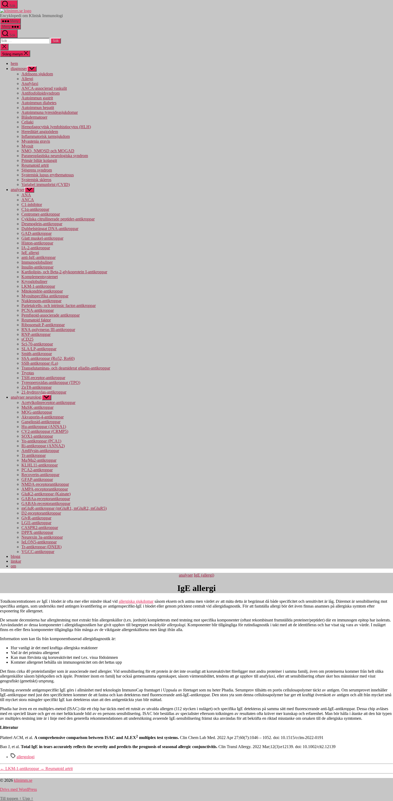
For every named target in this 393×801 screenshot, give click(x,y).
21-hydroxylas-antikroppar (43, 392)
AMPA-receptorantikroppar (44, 489)
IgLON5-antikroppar (39, 542)
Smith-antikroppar (36, 353)
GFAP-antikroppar (37, 479)
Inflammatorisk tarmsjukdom (45, 136)
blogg (15, 556)
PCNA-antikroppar (37, 310)
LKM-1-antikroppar (38, 286)
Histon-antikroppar (37, 243)
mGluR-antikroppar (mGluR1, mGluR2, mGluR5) (64, 508)
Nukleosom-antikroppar (41, 300)
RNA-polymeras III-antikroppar (48, 329)
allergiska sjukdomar (136, 601)
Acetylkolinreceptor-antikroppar (48, 402)
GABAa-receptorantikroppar (45, 498)
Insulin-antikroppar (37, 267)
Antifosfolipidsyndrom (40, 93)
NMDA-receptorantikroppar (45, 484)
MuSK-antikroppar (37, 407)
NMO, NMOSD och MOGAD (47, 151)
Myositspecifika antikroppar (44, 296)
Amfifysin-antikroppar (40, 450)
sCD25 (27, 339)
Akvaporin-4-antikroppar (42, 417)
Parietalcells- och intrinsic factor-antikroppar (58, 305)
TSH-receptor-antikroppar (43, 377)
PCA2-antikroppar (37, 470)
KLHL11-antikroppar (39, 465)
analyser (18, 189)
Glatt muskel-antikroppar (42, 238)
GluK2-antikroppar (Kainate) (46, 494)
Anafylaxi (29, 83)
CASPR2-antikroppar (39, 527)
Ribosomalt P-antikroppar (43, 324)
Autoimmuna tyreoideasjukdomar (49, 112)
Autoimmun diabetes (38, 102)
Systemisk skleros (36, 179)
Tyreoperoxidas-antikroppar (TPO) (50, 382)
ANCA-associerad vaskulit (44, 88)
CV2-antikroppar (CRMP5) (44, 431)
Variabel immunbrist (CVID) (45, 184)
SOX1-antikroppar (37, 436)
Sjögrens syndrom (36, 170)
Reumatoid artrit (35, 165)
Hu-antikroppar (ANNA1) (43, 426)
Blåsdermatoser (34, 117)
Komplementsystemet (39, 276)
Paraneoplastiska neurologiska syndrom (54, 155)
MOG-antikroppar (36, 412)
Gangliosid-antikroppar (40, 421)
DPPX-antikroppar (37, 532)
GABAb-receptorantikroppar (45, 503)
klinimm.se (23, 780)
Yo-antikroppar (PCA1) (41, 441)
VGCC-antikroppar (37, 551)
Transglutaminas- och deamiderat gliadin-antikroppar (65, 368)
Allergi (27, 78)
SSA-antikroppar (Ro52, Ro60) (48, 358)
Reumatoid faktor (36, 320)
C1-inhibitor (31, 204)
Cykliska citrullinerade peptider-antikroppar (58, 219)
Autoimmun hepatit (37, 107)
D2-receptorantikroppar (41, 513)
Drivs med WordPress (18, 789)
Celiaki (27, 122)
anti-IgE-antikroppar (38, 257)
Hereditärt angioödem (39, 131)
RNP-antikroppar (36, 334)
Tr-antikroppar (33, 455)
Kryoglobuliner (34, 281)
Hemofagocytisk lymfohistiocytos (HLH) (56, 127)
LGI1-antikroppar (36, 522)
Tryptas (27, 373)
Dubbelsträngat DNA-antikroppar (49, 228)
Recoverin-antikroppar (40, 474)
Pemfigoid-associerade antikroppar (50, 315)
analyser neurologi (26, 397)
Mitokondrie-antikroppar (42, 291)
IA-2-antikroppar (35, 248)
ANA (26, 195)
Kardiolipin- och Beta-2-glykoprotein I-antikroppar (64, 272)
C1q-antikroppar (35, 209)
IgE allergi (30, 252)
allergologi (25, 757)
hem (14, 63)
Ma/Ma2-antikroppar (38, 460)
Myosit (27, 146)
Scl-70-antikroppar (37, 344)
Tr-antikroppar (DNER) (41, 547)
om (13, 566)
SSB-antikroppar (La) (39, 363)
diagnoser (19, 68)
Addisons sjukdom (37, 74)
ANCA (27, 199)
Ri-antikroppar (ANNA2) (43, 446)
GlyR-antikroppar (36, 518)
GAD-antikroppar (36, 233)
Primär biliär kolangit (39, 160)
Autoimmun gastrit (37, 98)
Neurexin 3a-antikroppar (42, 537)
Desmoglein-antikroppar (41, 223)
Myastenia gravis (35, 141)
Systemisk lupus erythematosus (47, 175)
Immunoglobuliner (37, 262)
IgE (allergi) (204, 575)
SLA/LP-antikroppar (38, 349)
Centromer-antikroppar (40, 214)
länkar (16, 561)
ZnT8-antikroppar (36, 387)
